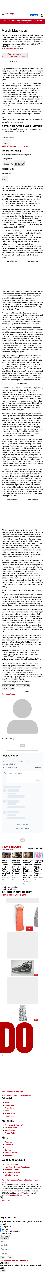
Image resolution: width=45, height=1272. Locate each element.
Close (3, 1270)
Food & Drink (10, 1105)
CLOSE (4, 180)
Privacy (26, 146)
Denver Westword (11, 1164)
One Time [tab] (5, 679)
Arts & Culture (10, 1108)
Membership (9, 1155)
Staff (7, 1147)
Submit (10, 1257)
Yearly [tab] (21, 679)
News (7, 1103)
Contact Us (9, 1145)
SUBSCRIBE (8, 164)
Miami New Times (12, 1170)
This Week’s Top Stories (11, 1231)
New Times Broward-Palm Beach (17, 1167)
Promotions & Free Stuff (14, 1125)
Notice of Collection (9, 146)
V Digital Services (11, 1175)
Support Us (34, 15)
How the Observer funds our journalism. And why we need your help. (22, 21)
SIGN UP (7, 143)
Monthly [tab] (14, 679)
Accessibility (22, 1180)
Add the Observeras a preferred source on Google (14, 55)
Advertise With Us (11, 1128)
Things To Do (10, 1114)
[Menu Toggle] (3, 15)
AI (28, 1180)
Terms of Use (10, 1130)
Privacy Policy (10, 1133)
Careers (8, 1150)
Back (2, 1257)
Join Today (5, 1236)
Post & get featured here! (14, 895)
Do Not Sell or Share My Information (15, 1195)
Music (7, 1111)
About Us (8, 1142)
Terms (20, 146)
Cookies (15, 1180)
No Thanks (5, 1239)
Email (4, 138)
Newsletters (9, 1116)
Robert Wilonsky (10, 48)
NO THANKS (19, 164)
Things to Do (6, 1227)
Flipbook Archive (11, 1153)
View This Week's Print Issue (12, 1092)
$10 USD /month (8, 686)
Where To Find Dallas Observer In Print (16, 1096)
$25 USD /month (23, 686)
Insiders (5, 1229)
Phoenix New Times (12, 1172)
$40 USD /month (8, 689)
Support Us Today (8, 694)
